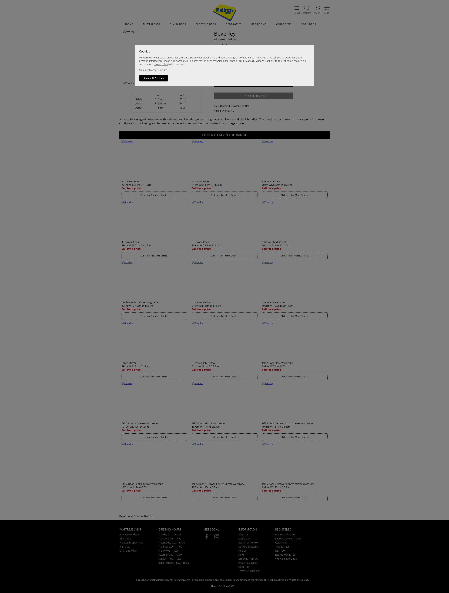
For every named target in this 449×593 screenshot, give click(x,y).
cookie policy (161, 64)
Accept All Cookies (153, 78)
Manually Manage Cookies (153, 70)
